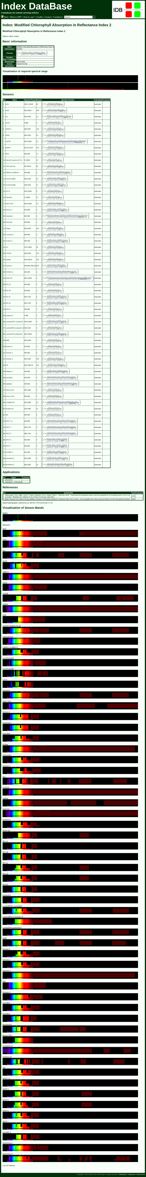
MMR (7, 340)
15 (37, 141)
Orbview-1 (9, 353)
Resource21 (10, 390)
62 (37, 135)
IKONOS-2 (9, 272)
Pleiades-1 (9, 371)
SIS (7, 415)
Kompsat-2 (9, 315)
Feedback (57, 17)
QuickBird (9, 377)
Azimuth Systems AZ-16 (14, 160)
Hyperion (9, 266)
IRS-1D (8, 303)
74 (37, 154)
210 (37, 253)
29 (37, 464)
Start (5, 17)
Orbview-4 (9, 359)
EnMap (8, 228)
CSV (51, 503)
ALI (7, 116)
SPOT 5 (8, 433)
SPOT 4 (8, 427)
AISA (7, 110)
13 (37, 409)
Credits (39, 17)
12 (37, 160)
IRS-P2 (8, 309)
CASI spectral (10, 166)
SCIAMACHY (10, 402)
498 (37, 110)
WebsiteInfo (123, 1174)
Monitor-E (9, 346)
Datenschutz (141, 1174)
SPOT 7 (8, 446)
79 (37, 203)
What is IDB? (16, 17)
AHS (7, 104)
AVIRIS (8, 148)
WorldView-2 (10, 458)
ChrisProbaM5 (11, 185)
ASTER (8, 141)
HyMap (8, 259)
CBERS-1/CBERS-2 (12, 172)
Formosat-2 (10, 234)
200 (37, 359)
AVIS (7, 154)
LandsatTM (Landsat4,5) (14, 334)
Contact (47, 17)
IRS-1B (8, 290)
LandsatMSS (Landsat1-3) (15, 328)
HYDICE (8, 253)
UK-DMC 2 (9, 452)
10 (37, 116)
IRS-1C (8, 297)
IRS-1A (8, 284)
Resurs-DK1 (10, 396)
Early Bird (9, 222)
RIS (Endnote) (42, 503)
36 (37, 247)
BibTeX (33, 503)
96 (37, 166)
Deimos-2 (9, 210)
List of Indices (9, 1165)
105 (37, 129)
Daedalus (9, 197)
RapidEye (9, 384)
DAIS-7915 (9, 203)
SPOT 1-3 (9, 421)
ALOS (8, 123)
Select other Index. (11, 36)
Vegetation (9, 480)
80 (37, 104)
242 (37, 266)
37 (37, 185)
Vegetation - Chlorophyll (14, 482)
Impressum (131, 1174)
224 (37, 148)
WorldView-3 (10, 464)
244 (37, 228)
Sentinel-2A (9, 409)
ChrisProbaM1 (11, 179)
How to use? (29, 17)
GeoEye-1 (9, 241)
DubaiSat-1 (9, 216)
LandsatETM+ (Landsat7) (14, 322)
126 (37, 259)
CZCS (8, 191)
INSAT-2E (9, 278)
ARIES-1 (9, 129)
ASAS (8, 135)
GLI (7, 247)
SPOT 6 (8, 440)
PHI (7, 365)
